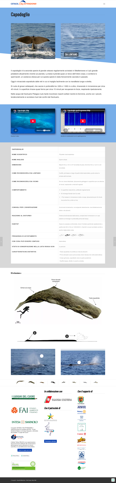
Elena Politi (34, 480)
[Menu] (104, 4)
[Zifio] (114, 241)
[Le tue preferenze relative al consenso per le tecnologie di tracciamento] (113, 480)
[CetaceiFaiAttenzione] (23, 4)
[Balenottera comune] (1, 241)
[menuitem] (104, 4)
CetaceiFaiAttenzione (21, 480)
